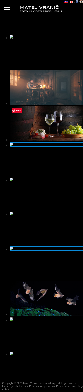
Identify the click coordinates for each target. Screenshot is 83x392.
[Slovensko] (66, 2)
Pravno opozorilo (66, 386)
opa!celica (49, 386)
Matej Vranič (30, 383)
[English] (71, 2)
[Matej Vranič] (44, 9)
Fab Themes (20, 386)
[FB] (77, 2)
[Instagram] (81, 2)
